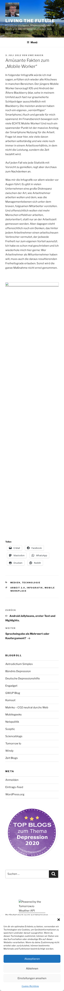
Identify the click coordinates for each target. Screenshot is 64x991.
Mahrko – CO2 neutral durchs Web (26, 707)
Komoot (10, 700)
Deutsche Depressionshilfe (22, 678)
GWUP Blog (12, 693)
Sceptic (10, 729)
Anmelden (11, 779)
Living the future (30, 20)
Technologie (31, 582)
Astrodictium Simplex (19, 664)
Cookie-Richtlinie (30, 986)
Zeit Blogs (11, 758)
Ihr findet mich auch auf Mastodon (26, 915)
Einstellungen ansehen (32, 978)
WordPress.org (14, 794)
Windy (9, 750)
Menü (34, 42)
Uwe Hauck (36, 55)
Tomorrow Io (13, 743)
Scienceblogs (13, 736)
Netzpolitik (12, 721)
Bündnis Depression (18, 671)
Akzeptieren (32, 958)
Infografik (35, 587)
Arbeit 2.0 (17, 587)
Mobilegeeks (13, 714)
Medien (15, 582)
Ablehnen (32, 968)
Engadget (11, 685)
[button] (58, 919)
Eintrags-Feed (14, 787)
